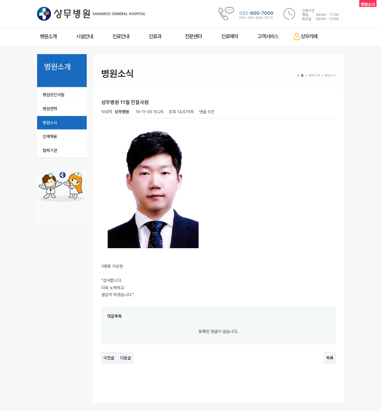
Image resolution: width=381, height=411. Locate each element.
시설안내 (84, 36)
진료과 (155, 36)
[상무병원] (91, 14)
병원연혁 (50, 108)
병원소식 (50, 122)
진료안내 (120, 36)
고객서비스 (267, 36)
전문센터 (193, 36)
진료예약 (229, 36)
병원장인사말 (53, 94)
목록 (329, 358)
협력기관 (50, 150)
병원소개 (48, 36)
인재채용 (50, 136)
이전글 (108, 358)
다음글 (125, 358)
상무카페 (309, 36)
